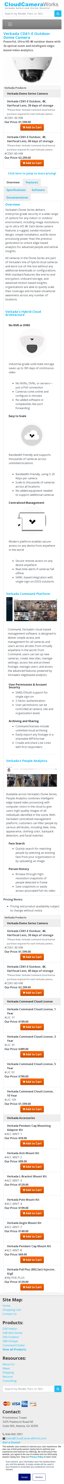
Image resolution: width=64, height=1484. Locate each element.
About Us (9, 1364)
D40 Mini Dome (12, 1333)
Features (32, 182)
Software (38, 190)
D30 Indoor (10, 1329)
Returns (8, 1377)
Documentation (17, 197)
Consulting (10, 1381)
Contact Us (10, 1314)
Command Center (14, 1345)
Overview (13, 182)
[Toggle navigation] (10, 24)
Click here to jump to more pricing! (32, 173)
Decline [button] (39, 1477)
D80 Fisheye (10, 1341)
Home (6, 1306)
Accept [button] (24, 1477)
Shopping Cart (12, 1310)
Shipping (8, 1372)
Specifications (16, 190)
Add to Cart (33, 127)
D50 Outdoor (11, 1337)
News (6, 1368)
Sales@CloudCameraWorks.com (26, 1438)
